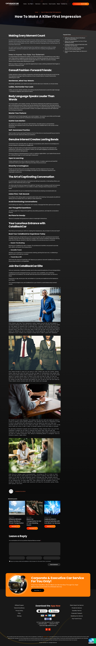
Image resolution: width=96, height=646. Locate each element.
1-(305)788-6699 (42, 624)
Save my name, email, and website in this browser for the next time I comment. (30, 561)
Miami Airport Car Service (76, 605)
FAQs (19, 613)
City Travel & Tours (77, 618)
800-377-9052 (80, 3)
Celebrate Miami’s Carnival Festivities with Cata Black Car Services (52, 521)
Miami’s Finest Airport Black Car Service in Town (76, 52)
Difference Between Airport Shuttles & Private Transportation (16, 521)
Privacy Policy (19, 610)
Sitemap (19, 616)
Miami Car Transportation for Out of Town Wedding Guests (76, 42)
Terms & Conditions (19, 608)
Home (36, 12)
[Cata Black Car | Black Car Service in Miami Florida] (12, 4)
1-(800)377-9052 (53, 624)
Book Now (36, 590)
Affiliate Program (19, 605)
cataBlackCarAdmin (20, 491)
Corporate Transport (76, 613)
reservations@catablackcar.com (47, 625)
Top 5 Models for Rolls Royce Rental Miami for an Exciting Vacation (74, 48)
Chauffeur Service (76, 610)
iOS (48, 636)
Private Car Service (77, 608)
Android (45, 636)
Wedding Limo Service (77, 616)
